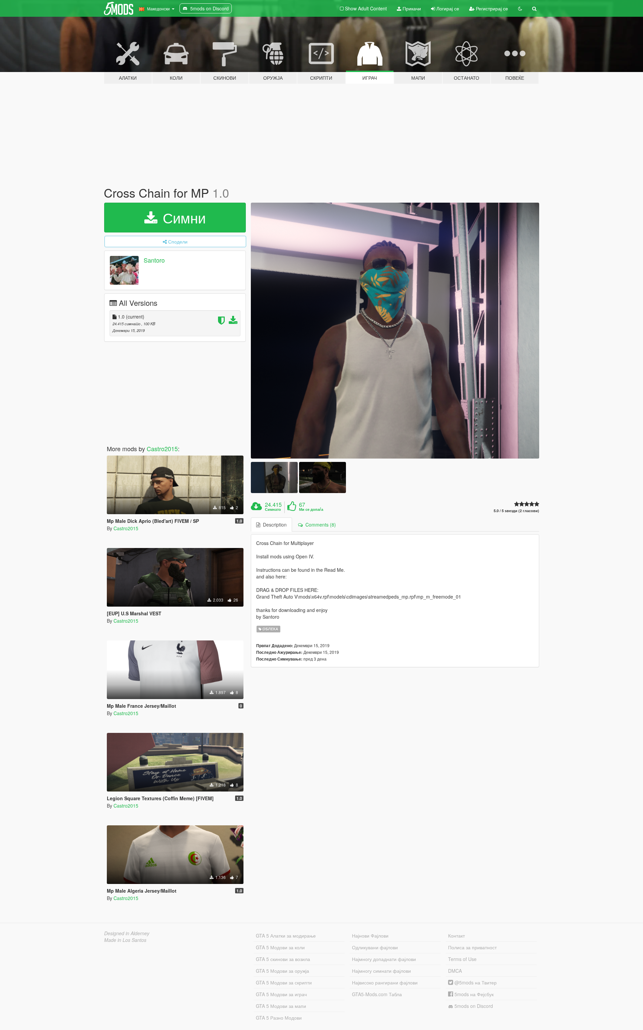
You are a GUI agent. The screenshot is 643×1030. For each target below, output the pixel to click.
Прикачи (411, 8)
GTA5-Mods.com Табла (377, 994)
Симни (182, 217)
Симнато (273, 509)
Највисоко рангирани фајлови (385, 982)
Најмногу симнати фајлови (381, 970)
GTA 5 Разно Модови (279, 1017)
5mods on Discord (473, 1006)
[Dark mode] (520, 8)
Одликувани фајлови (375, 947)
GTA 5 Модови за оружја (282, 970)
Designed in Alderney (126, 933)
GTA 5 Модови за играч (281, 994)
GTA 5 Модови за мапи (281, 1006)
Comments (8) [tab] (319, 524)
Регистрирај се (491, 8)
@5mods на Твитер (475, 982)
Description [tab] (273, 524)
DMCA (455, 970)
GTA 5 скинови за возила (283, 959)
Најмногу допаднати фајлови (384, 959)
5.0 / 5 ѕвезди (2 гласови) (516, 510)
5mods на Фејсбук (473, 994)
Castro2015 (162, 448)
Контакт (456, 935)
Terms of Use (462, 959)
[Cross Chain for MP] (395, 331)
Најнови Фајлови (370, 935)
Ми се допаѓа (311, 509)
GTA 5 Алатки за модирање (286, 935)
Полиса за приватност (472, 947)
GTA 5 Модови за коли (280, 947)
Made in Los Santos (125, 940)
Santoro (154, 260)
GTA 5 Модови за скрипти (284, 982)
